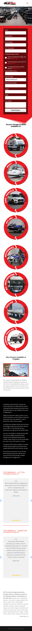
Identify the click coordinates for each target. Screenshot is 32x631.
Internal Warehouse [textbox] (11, 79)
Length (7, 89)
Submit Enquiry (15, 110)
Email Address (9, 36)
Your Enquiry (8, 101)
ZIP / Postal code (9, 48)
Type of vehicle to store (11, 71)
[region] (16, 16)
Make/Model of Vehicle (11, 83)
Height (6, 95)
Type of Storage (9, 76)
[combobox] (15, 79)
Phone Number (9, 42)
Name (7, 30)
